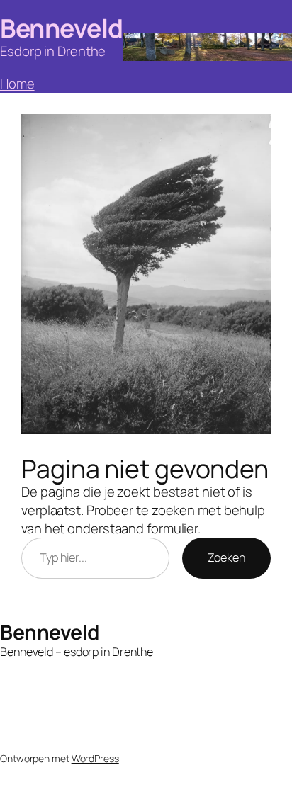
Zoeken (226, 557)
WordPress (95, 758)
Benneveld (61, 28)
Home (17, 83)
